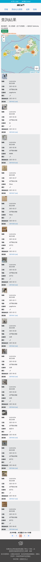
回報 (6, 9)
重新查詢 (4, 31)
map (20, 54)
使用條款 (28, 556)
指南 (35, 9)
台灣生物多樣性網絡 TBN (19, 549)
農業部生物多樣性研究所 (16, 551)
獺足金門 (20, 5)
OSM (38, 72)
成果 (28, 9)
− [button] (3, 40)
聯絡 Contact (26, 1)
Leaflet (32, 72)
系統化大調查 (17, 9)
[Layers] (37, 68)
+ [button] (3, 37)
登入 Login (15, 1)
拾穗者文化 (23, 559)
